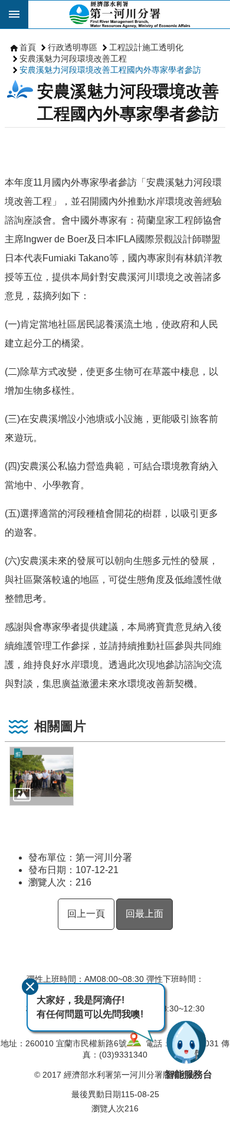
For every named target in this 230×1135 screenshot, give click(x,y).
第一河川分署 (129, 14)
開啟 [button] (14, 14)
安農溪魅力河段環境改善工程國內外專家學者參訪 (110, 69)
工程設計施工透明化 (146, 47)
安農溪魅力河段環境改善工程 (73, 58)
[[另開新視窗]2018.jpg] (41, 776)
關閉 (30, 986)
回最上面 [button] (144, 914)
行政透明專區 (72, 47)
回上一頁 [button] (86, 914)
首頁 (27, 47)
